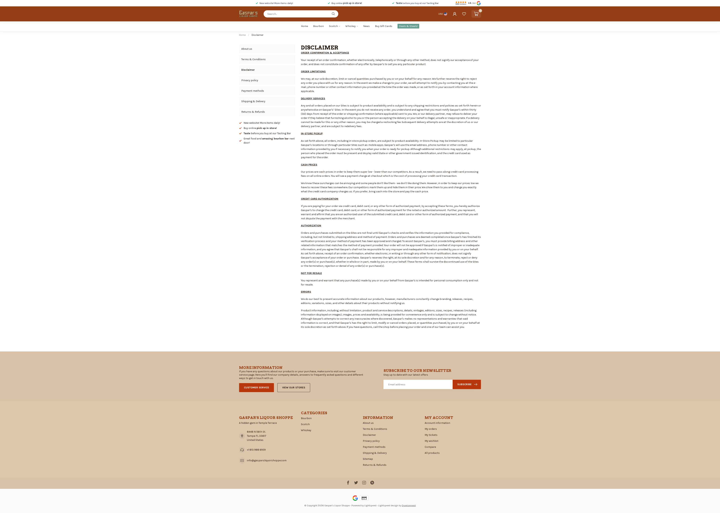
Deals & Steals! (408, 26)
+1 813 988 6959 (256, 449)
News (366, 26)
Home (304, 26)
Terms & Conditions (253, 59)
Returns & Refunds (253, 111)
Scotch (333, 26)
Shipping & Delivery (253, 101)
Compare (430, 447)
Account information (437, 423)
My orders (431, 429)
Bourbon (318, 26)
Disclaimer (257, 35)
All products (432, 453)
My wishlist (431, 441)
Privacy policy (249, 80)
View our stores (293, 387)
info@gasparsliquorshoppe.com (266, 460)
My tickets (431, 435)
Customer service (256, 387)
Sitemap (368, 459)
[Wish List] (464, 14)
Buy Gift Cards (383, 26)
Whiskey (350, 26)
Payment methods (252, 90)
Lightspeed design (388, 505)
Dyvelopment (409, 505)
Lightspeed (370, 505)
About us (246, 48)
